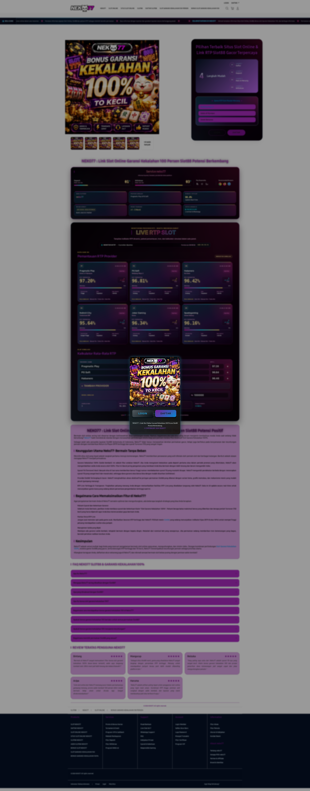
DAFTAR (165, 413)
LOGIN (142, 413)
